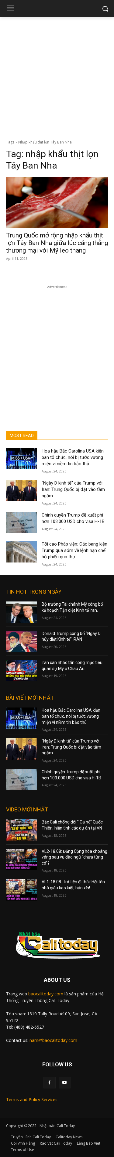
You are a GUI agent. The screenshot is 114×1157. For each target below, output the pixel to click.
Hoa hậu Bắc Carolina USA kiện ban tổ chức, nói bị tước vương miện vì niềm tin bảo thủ (73, 457)
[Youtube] (65, 1082)
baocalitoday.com (45, 994)
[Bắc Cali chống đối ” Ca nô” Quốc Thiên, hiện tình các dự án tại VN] (21, 829)
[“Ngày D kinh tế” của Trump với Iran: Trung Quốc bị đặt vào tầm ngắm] (21, 490)
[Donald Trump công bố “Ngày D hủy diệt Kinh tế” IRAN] (21, 641)
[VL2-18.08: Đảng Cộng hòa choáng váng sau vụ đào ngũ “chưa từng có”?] (21, 859)
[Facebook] (49, 1082)
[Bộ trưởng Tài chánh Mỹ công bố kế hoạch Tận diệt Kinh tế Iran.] (21, 612)
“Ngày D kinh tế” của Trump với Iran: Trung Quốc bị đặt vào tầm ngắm (73, 489)
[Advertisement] (57, 76)
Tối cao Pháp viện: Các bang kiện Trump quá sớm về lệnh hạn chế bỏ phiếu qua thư (74, 550)
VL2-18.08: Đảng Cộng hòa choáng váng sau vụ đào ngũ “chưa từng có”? (74, 857)
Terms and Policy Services (31, 1099)
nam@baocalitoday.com (53, 1040)
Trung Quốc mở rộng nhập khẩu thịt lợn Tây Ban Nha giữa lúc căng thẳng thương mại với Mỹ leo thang (57, 243)
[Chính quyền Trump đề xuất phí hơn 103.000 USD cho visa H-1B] (21, 522)
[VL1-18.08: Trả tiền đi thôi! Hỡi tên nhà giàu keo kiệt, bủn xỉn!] (21, 889)
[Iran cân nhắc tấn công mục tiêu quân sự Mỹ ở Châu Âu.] (21, 670)
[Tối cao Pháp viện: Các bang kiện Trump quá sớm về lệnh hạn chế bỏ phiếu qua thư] (21, 551)
